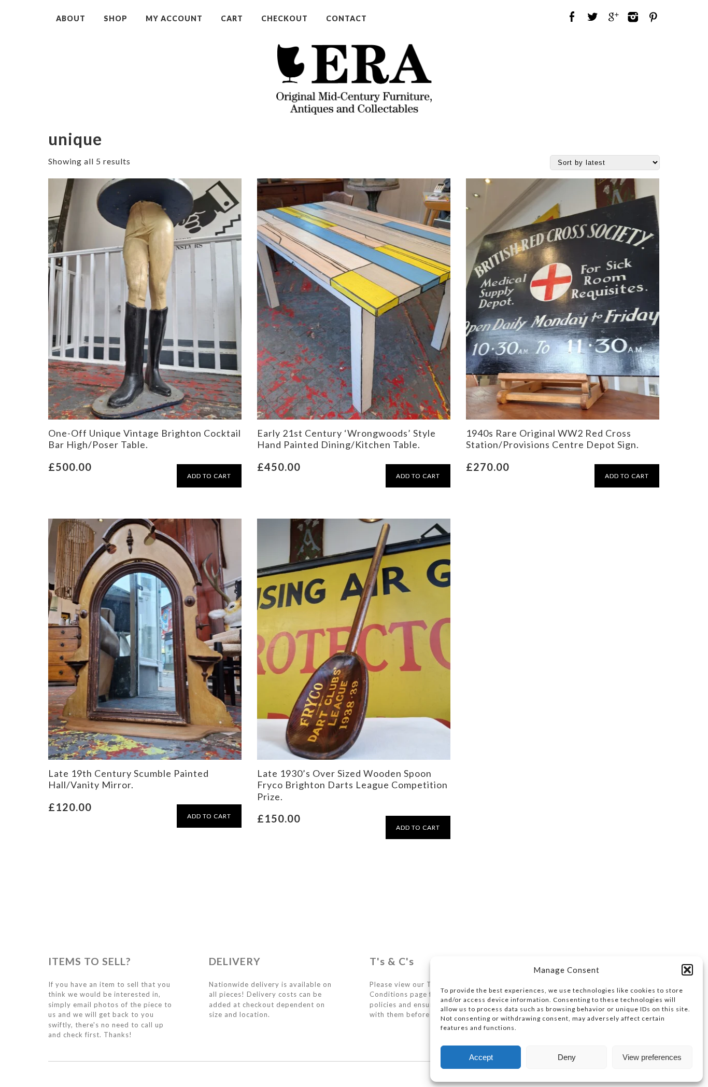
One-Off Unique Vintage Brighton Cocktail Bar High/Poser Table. (144, 438)
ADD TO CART (209, 476)
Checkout (284, 18)
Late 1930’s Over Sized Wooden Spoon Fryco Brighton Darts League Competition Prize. (352, 785)
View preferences (652, 1057)
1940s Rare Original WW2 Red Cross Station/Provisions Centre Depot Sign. (552, 438)
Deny (567, 1057)
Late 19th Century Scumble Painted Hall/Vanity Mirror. (128, 779)
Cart (232, 18)
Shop (116, 18)
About (71, 18)
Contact (346, 18)
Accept (481, 1057)
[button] (687, 970)
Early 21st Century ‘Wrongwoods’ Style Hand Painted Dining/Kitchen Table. (346, 438)
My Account (174, 18)
